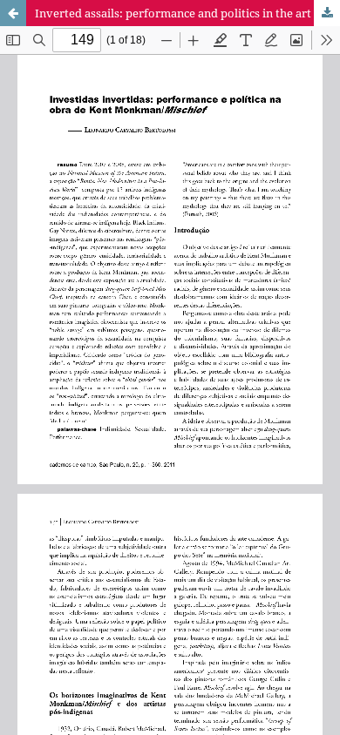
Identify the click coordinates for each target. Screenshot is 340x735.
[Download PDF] (327, 13)
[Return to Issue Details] (13, 13)
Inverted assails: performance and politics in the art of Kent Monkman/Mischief (187, 13)
